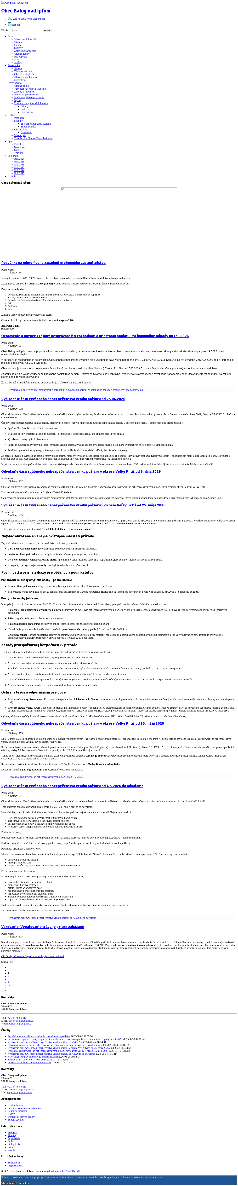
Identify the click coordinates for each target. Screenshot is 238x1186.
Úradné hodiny (22, 53)
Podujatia (19, 117)
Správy (18, 62)
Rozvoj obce (20, 56)
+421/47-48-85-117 (16, 1017)
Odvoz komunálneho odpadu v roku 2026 (29, 1062)
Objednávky (27, 112)
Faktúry (25, 106)
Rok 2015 (19, 173)
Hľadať (47, 30)
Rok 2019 (19, 161)
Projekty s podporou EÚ (26, 94)
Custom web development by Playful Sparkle (58, 1171)
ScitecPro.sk (14, 1162)
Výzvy (17, 100)
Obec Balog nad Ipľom (26, 11)
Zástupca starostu (23, 71)
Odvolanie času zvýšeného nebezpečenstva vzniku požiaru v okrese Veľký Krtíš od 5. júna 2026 (81, 471)
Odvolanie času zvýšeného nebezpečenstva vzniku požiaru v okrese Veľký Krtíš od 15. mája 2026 (82, 723)
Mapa (17, 59)
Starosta (18, 68)
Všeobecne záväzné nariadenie (30, 88)
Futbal (17, 144)
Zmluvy (25, 109)
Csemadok (26, 132)
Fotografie (13, 155)
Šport (10, 141)
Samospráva (14, 65)
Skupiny (18, 120)
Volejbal (18, 152)
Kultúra (12, 115)
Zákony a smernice (24, 91)
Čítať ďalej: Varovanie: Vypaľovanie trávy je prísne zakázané (32, 956)
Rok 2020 (19, 158)
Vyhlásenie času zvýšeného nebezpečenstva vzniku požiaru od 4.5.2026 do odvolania (72, 785)
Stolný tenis (20, 147)
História (18, 42)
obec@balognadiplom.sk (21, 1020)
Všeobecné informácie (25, 39)
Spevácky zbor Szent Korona (36, 123)
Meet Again (20, 135)
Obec (10, 36)
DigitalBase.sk (15, 1165)
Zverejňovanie (15, 82)
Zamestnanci (20, 80)
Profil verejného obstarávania (29, 97)
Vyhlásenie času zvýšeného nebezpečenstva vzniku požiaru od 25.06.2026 (63, 398)
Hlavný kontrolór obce (25, 77)
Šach (16, 150)
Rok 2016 (19, 170)
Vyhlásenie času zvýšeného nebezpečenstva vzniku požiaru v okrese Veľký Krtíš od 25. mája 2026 (83, 505)
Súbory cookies (16, 1119)
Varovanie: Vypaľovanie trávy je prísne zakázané (42, 926)
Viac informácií (9, 1183)
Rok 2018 (19, 164)
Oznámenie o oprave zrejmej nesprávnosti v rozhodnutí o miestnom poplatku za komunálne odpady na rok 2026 (95, 335)
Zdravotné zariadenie (25, 50)
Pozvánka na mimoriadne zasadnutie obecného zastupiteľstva (53, 262)
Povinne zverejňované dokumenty (31, 103)
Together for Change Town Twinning (33, 138)
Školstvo (18, 47)
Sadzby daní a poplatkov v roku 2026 (27, 1059)
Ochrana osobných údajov (21, 1116)
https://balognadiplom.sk (19, 1023)
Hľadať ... (6, 30)
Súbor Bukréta (28, 126)
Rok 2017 (19, 167)
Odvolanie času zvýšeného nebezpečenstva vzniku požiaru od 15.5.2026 (46, 776)
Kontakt (12, 176)
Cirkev (17, 45)
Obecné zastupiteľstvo (25, 74)
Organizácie (20, 129)
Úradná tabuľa (21, 85)
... (9, 985)
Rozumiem (23, 1183)
